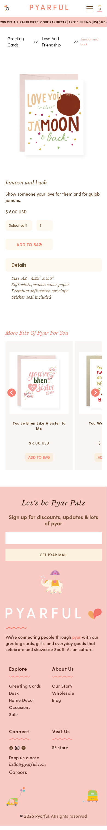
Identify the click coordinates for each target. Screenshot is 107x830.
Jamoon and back (89, 41)
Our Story (62, 686)
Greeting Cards (25, 686)
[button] (88, 8)
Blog (56, 700)
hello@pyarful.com (27, 765)
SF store (60, 747)
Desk (14, 693)
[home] (49, 8)
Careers (18, 772)
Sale (13, 714)
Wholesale (63, 693)
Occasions (20, 707)
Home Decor (21, 700)
